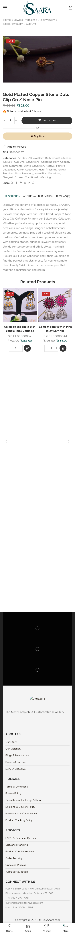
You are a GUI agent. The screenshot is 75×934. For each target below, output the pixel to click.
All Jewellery (46, 20)
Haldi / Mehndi (47, 169)
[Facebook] (16, 183)
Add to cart (49, 120)
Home (7, 20)
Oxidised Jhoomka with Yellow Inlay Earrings (19, 328)
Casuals (8, 162)
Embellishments (12, 166)
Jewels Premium (24, 20)
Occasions (54, 173)
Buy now (39, 136)
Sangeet (8, 177)
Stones (19, 177)
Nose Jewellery (13, 24)
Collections (33, 162)
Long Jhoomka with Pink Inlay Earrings (55, 328)
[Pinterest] (21, 183)
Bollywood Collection (58, 158)
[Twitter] (12, 183)
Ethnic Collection (34, 166)
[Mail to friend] (25, 183)
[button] (27, 348)
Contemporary (50, 162)
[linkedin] (29, 183)
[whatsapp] (32, 183)
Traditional (31, 177)
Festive (50, 166)
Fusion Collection (27, 169)
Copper (64, 162)
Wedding (45, 177)
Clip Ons (31, 24)
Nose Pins (40, 173)
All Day (22, 158)
